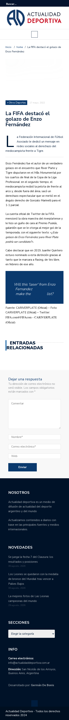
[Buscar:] (17, 3)
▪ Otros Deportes (16, 102)
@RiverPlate (43, 289)
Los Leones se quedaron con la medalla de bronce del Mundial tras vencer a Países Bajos (33, 579)
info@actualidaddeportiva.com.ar (29, 663)
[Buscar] (61, 3)
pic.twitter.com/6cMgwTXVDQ (38, 298)
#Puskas (39, 293)
